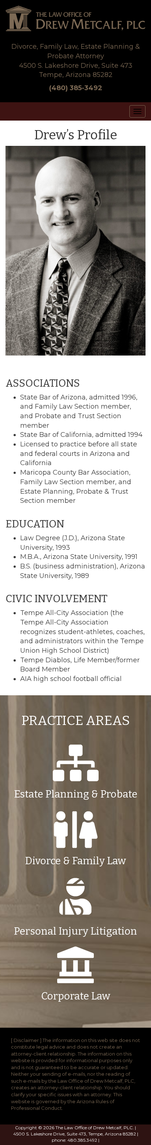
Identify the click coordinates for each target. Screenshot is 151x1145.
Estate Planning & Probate (75, 794)
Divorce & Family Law (75, 861)
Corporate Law (75, 996)
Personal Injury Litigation (75, 931)
